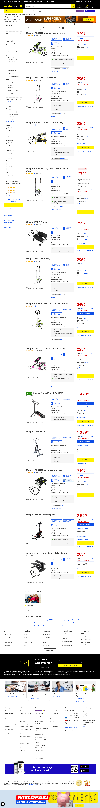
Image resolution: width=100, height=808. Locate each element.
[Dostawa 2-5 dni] (86, 531)
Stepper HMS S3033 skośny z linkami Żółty (44, 122)
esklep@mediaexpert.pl (71, 727)
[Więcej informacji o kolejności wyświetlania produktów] (60, 28)
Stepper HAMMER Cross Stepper (40, 515)
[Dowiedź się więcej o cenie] (85, 186)
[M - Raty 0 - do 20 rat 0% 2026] (68, 40)
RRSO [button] (81, 38)
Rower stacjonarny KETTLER (46, 620)
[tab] (47, 24)
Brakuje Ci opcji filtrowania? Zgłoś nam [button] (13, 200)
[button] (93, 6)
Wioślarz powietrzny (82, 620)
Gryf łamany (57, 620)
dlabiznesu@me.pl (33, 784)
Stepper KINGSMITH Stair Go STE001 (48, 393)
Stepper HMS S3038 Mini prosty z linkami (44, 470)
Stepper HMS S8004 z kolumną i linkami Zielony (47, 303)
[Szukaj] (73, 6)
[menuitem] (77, 1)
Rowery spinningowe (9, 222)
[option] (14, 187)
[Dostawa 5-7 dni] (86, 564)
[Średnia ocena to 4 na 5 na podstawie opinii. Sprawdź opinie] (11, 190)
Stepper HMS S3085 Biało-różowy (41, 78)
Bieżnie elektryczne (9, 218)
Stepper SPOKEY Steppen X (38, 222)
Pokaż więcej (9, 95)
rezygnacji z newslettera (41, 672)
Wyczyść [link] (8, 101)
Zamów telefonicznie (85, 61)
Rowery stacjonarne (9, 220)
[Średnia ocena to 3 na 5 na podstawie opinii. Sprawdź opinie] (11, 193)
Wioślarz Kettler (45, 623)
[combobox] (33, 28)
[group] (60, 599)
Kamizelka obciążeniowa (31, 625)
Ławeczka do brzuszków (66, 623)
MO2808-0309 (87, 170)
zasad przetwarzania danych (64, 674)
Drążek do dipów (29, 623)
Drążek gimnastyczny (66, 620)
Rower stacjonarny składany (45, 625)
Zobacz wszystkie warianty (56, 71)
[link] (68, 39)
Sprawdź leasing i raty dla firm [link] (83, 406)
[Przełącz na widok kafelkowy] (63, 28)
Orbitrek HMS (37, 623)
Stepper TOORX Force (35, 431)
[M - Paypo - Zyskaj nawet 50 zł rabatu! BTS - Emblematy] (56, 40)
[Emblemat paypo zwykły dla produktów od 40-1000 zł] (56, 44)
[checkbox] (6, 28)
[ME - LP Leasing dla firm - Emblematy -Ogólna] (56, 404)
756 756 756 (44, 784)
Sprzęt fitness (8, 215)
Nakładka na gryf (55, 623)
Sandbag (74, 620)
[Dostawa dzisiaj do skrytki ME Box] (68, 481)
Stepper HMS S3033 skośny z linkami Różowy (45, 348)
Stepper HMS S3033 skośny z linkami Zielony (45, 33)
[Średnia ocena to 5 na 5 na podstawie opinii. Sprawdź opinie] (11, 187)
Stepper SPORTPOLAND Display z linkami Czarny (47, 553)
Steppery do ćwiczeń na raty (59, 625)
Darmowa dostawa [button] (81, 54)
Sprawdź (84, 726)
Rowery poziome (8, 225)
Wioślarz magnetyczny (78, 623)
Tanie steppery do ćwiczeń (31, 620)
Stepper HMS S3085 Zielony (38, 259)
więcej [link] (91, 38)
